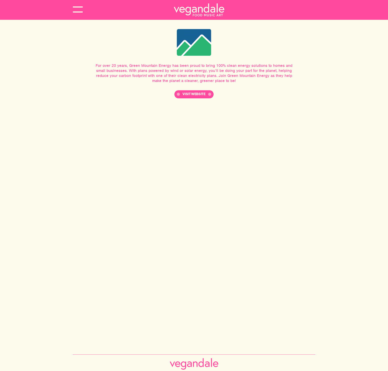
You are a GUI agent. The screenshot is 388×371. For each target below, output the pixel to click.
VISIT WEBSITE (193, 94)
